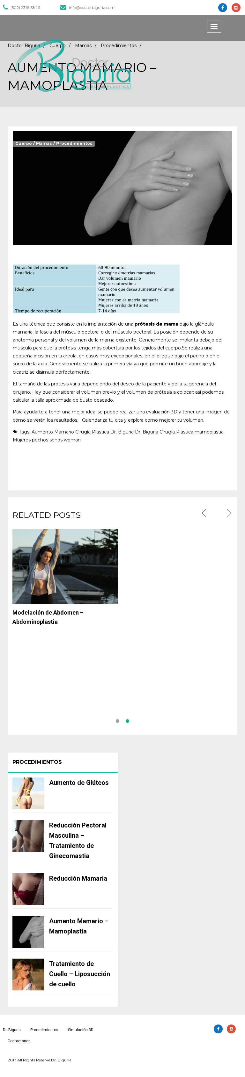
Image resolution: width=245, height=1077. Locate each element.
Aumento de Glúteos (79, 782)
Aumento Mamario (53, 432)
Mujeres (22, 440)
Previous (205, 513)
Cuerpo (23, 143)
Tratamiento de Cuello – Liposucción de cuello (79, 974)
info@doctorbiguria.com (92, 7)
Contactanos (19, 1041)
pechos (40, 440)
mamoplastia (209, 432)
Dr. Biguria (122, 432)
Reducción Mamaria (38, 713)
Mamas (44, 143)
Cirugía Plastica (92, 432)
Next (229, 513)
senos (56, 440)
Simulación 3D (80, 1030)
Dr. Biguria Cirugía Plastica (164, 432)
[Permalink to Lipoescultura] (180, 667)
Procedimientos (74, 143)
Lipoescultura (145, 713)
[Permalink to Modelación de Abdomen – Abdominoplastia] (65, 566)
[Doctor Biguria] (73, 65)
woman (72, 440)
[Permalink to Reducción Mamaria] (65, 667)
